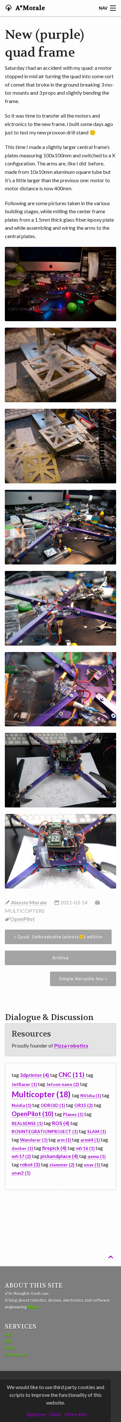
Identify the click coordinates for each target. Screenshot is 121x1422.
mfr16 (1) (86, 1148)
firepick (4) (54, 1148)
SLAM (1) (96, 1131)
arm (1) (64, 1140)
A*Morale (29, 8)
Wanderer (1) (34, 1140)
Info (8, 1334)
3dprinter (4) (35, 1075)
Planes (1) (73, 1114)
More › (34, 1307)
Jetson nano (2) (63, 1084)
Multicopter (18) (42, 1094)
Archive (60, 957)
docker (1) (23, 1148)
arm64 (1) (90, 1140)
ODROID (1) (53, 1105)
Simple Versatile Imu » (83, 978)
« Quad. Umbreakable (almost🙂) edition (58, 936)
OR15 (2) (84, 1105)
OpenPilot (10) (33, 1113)
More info (76, 1414)
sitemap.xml (16, 1354)
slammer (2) (62, 1164)
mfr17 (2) (22, 1156)
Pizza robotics (71, 1045)
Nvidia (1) (22, 1105)
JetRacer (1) (25, 1084)
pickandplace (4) (59, 1156)
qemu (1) (96, 1156)
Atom (10, 1347)
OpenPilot (22, 919)
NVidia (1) (91, 1095)
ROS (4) (61, 1123)
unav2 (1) (21, 1172)
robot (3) (30, 1164)
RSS (8, 1341)
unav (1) (92, 1164)
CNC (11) (72, 1074)
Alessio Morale (28, 902)
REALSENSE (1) (28, 1123)
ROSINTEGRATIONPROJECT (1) (45, 1131)
